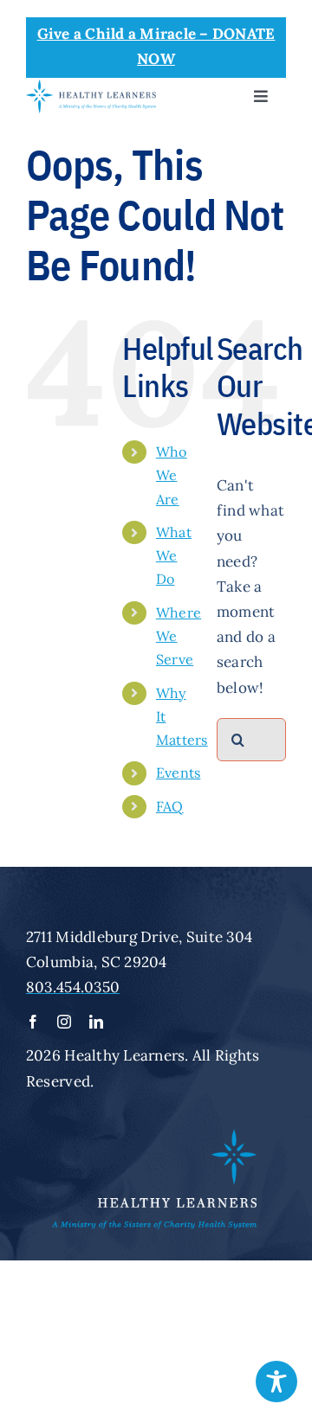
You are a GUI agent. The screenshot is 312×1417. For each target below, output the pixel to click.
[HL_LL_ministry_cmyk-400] (91, 86)
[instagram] (64, 1022)
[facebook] (33, 1022)
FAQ (170, 806)
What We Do (174, 555)
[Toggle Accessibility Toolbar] (276, 1381)
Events (178, 772)
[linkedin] (96, 1022)
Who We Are (171, 475)
